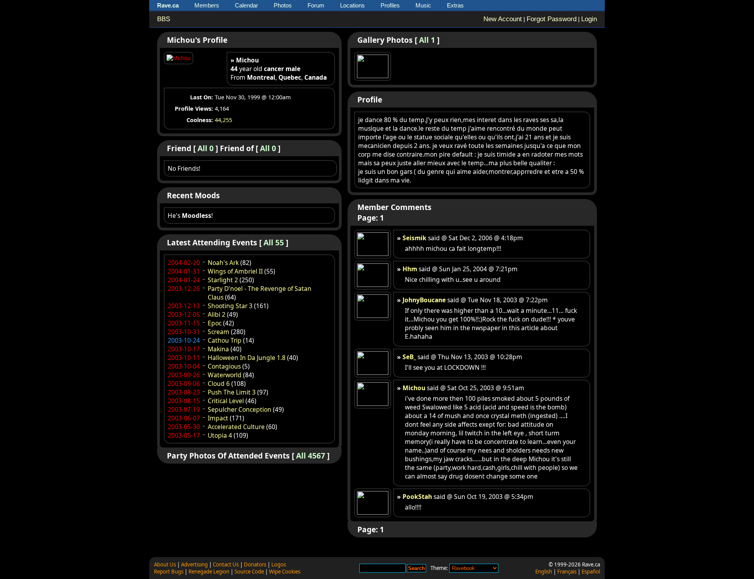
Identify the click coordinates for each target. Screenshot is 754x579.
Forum (315, 5)
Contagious (224, 366)
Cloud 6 (219, 383)
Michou (414, 388)
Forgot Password (551, 19)
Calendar (246, 5)
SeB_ (409, 357)
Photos (283, 5)
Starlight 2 (223, 280)
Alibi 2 (216, 314)
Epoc (214, 323)
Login (589, 19)
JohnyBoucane (424, 300)
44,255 (223, 120)
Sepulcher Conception (239, 409)
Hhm (410, 269)
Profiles (390, 5)
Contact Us (226, 564)
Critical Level (226, 400)
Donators (255, 564)
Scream (218, 331)
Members (206, 5)
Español (591, 571)
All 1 (427, 40)
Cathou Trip (225, 340)
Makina (218, 349)
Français (566, 571)
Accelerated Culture (236, 426)
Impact (218, 418)
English (543, 571)
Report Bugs (168, 571)
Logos (278, 564)
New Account (502, 19)
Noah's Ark (223, 262)
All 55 (274, 242)
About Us (165, 564)
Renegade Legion (208, 571)
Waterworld (225, 375)
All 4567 (310, 455)
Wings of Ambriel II (235, 271)
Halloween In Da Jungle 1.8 (246, 357)
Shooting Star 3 (230, 305)
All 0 (206, 148)
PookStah (417, 496)
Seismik (414, 238)
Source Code (249, 571)
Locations (352, 5)
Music (423, 5)
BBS (163, 19)
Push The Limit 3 (232, 392)
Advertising (194, 564)
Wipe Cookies (284, 571)
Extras (455, 5)
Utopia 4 (220, 435)
